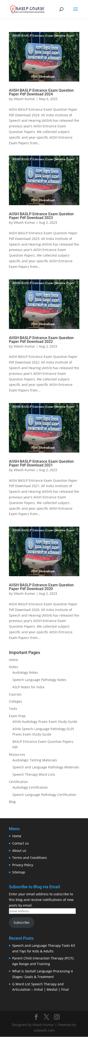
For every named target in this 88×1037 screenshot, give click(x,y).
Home (13, 659)
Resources (17, 754)
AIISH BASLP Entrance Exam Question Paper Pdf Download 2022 (41, 340)
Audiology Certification (30, 787)
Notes (13, 667)
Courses (15, 694)
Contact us (20, 843)
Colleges (15, 701)
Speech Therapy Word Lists (33, 774)
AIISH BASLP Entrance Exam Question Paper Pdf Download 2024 (41, 92)
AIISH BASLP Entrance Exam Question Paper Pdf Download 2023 (41, 216)
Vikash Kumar (24, 99)
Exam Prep (17, 716)
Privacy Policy (22, 865)
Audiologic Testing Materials (34, 760)
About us (19, 850)
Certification (18, 781)
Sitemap (18, 872)
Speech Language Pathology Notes (39, 679)
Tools (13, 708)
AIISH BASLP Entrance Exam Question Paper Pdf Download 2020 (41, 587)
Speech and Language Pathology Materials (45, 767)
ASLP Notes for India (28, 687)
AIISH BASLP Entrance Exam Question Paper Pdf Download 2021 (41, 463)
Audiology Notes (25, 672)
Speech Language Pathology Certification (44, 794)
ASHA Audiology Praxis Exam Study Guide (44, 721)
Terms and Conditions (29, 857)
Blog (12, 801)
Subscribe (21, 922)
